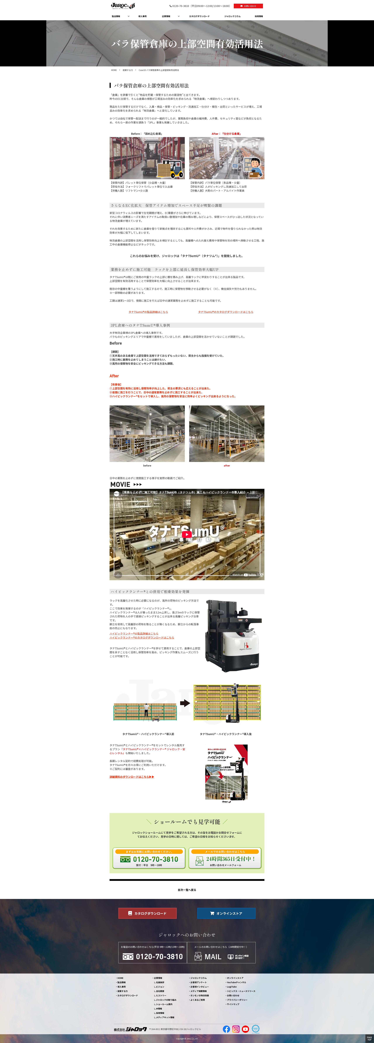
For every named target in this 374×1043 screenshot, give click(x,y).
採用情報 (259, 16)
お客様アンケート (199, 982)
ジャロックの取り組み (166, 999)
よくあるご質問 (198, 999)
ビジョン (160, 986)
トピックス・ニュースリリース (241, 991)
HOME (114, 70)
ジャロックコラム (232, 16)
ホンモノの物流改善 (200, 995)
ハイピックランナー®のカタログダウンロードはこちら (142, 637)
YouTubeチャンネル (236, 982)
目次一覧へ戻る (187, 889)
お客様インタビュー (200, 986)
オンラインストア (229, 913)
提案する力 (128, 70)
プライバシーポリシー (237, 999)
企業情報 (166, 16)
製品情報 (116, 16)
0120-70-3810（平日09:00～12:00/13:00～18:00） (202, 6)
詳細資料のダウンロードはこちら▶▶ (132, 777)
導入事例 (142, 16)
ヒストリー (161, 995)
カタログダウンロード (199, 16)
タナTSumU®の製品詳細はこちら (148, 312)
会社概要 (160, 991)
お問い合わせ (250, 6)
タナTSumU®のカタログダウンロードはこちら (225, 312)
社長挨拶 (160, 982)
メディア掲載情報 (199, 991)
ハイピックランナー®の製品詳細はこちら (134, 633)
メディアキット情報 (165, 1017)
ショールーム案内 (164, 1004)
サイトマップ (233, 1004)
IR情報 (159, 1008)
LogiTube (232, 986)
